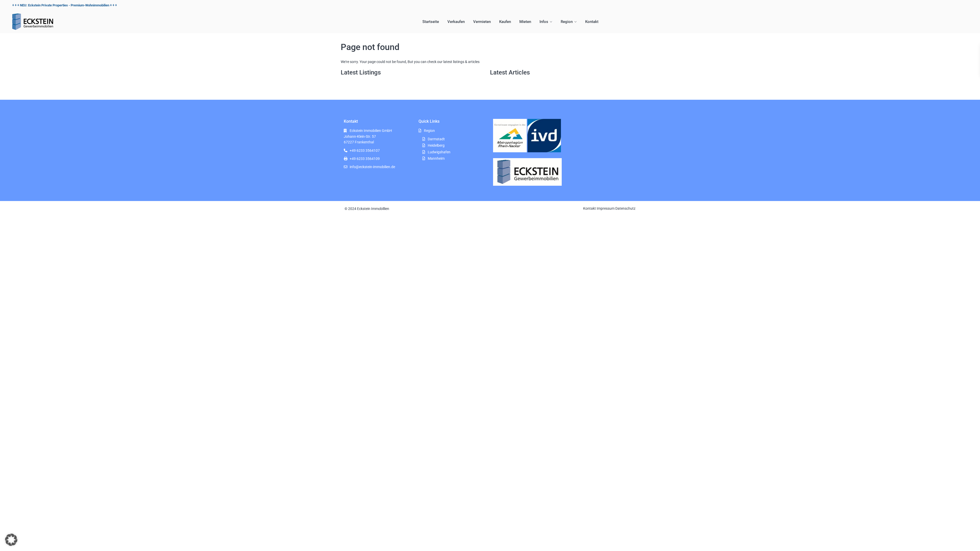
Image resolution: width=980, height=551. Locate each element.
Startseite (430, 21)
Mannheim (436, 158)
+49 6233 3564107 (365, 150)
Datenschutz (625, 208)
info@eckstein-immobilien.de (372, 167)
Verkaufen (456, 21)
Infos (544, 21)
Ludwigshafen (439, 152)
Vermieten (482, 21)
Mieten (525, 21)
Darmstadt (436, 139)
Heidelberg (436, 145)
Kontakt (591, 21)
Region (567, 21)
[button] (11, 540)
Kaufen (505, 21)
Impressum (606, 208)
